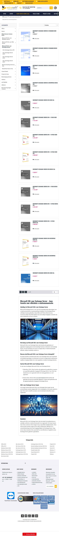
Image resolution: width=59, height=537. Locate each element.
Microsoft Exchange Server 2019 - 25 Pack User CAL (45, 152)
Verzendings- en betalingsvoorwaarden (22, 480)
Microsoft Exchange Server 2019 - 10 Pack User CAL (45, 135)
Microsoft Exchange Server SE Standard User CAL (44, 31)
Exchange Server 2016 (21, 452)
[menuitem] (7, 3)
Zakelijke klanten (21, 472)
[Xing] (26, 515)
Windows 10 (52, 452)
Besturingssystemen (6, 77)
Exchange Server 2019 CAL (22, 454)
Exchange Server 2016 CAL (37, 444)
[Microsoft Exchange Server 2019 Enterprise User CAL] (25, 243)
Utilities (3, 79)
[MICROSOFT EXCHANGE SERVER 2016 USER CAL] (25, 278)
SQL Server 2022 (5, 456)
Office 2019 (3, 446)
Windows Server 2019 (6, 450)
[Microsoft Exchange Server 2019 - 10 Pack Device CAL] (25, 209)
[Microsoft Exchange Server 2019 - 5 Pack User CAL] (25, 122)
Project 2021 (34, 454)
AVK (18, 485)
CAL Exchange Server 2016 (8, 57)
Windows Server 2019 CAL (7, 454)
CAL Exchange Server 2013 (8, 61)
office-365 (34, 474)
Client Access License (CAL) (7, 34)
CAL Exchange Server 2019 (8, 53)
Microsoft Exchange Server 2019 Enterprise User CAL (44, 239)
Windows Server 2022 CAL (7, 452)
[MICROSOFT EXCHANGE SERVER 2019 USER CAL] (25, 105)
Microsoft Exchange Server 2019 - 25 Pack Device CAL (43, 221)
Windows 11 (52, 450)
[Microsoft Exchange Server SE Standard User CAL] (25, 36)
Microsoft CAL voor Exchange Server (6, 46)
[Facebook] (22, 515)
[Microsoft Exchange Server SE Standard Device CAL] (25, 53)
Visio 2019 (52, 448)
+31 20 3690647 (7, 477)
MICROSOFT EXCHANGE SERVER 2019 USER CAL (43, 100)
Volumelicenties (35, 479)
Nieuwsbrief (34, 475)
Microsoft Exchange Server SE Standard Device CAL (45, 49)
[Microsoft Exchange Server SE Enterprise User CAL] (25, 71)
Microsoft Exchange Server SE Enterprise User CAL (45, 66)
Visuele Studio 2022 (35, 450)
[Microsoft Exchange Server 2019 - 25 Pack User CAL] (25, 157)
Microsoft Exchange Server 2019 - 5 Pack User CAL (45, 118)
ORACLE (4, 85)
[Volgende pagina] (23, 292)
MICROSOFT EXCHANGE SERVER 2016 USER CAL (43, 273)
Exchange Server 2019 (21, 450)
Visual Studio (5, 71)
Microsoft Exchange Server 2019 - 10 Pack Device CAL (45, 204)
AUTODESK (4, 82)
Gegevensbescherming (37, 482)
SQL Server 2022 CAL (20, 446)
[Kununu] (33, 515)
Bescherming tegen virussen (6, 88)
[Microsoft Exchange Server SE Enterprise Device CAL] (25, 88)
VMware (52, 454)
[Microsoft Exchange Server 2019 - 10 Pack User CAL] (25, 140)
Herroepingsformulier (22, 484)
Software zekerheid (21, 475)
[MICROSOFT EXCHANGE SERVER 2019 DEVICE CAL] (25, 174)
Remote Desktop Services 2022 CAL (39, 446)
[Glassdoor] (29, 515)
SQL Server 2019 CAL (20, 448)
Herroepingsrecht (21, 482)
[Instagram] (36, 515)
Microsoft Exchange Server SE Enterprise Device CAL (45, 83)
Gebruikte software (36, 480)
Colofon (34, 484)
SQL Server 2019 (19, 444)
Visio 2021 (52, 446)
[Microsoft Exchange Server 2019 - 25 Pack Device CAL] (25, 226)
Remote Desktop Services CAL (8, 65)
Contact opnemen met (22, 477)
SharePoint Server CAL (7, 68)
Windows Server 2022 (6, 448)
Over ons (34, 477)
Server (3, 31)
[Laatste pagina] (25, 292)
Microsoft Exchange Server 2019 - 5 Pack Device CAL (45, 187)
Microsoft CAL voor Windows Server (7, 38)
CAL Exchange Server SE (8, 50)
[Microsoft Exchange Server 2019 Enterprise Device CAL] (25, 261)
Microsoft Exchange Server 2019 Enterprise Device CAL (44, 256)
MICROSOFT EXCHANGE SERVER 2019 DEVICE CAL (44, 169)
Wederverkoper (20, 474)
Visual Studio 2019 (35, 452)
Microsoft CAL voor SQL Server (8, 42)
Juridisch (34, 472)
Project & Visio (5, 74)
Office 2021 (3, 444)
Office (3, 28)
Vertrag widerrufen (30, 534)
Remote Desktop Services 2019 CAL (39, 448)
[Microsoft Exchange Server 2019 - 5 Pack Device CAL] (25, 192)
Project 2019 (53, 444)
